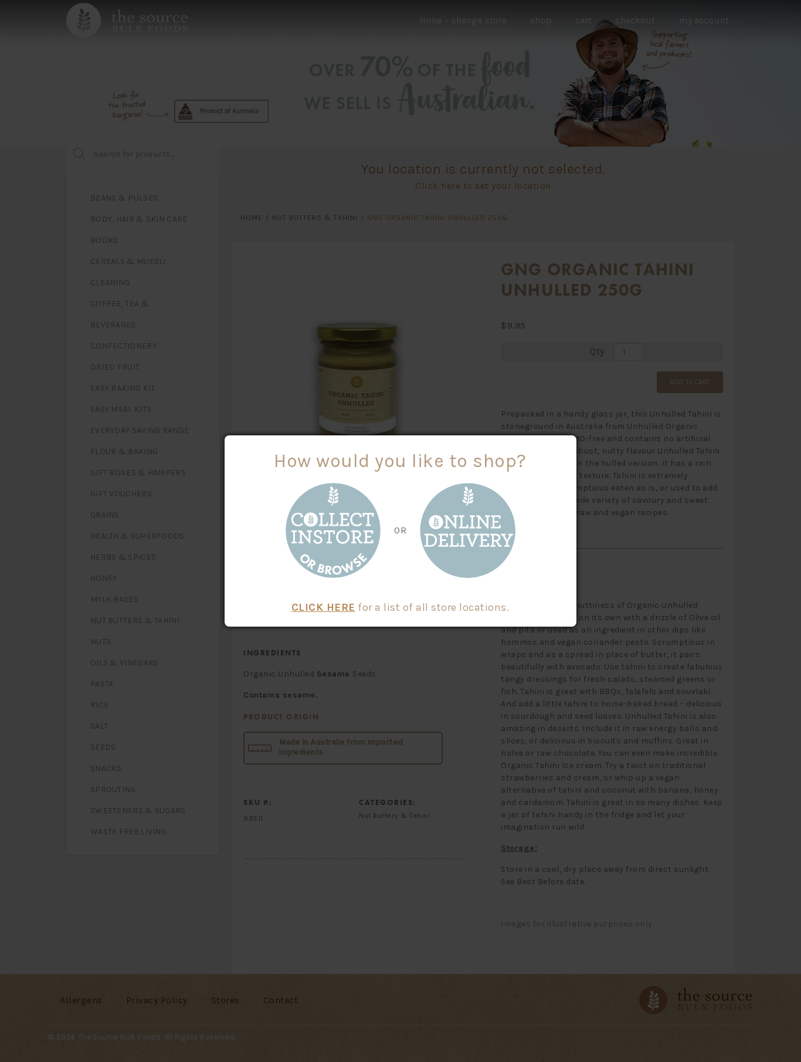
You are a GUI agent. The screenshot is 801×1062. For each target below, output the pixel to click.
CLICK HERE (323, 607)
